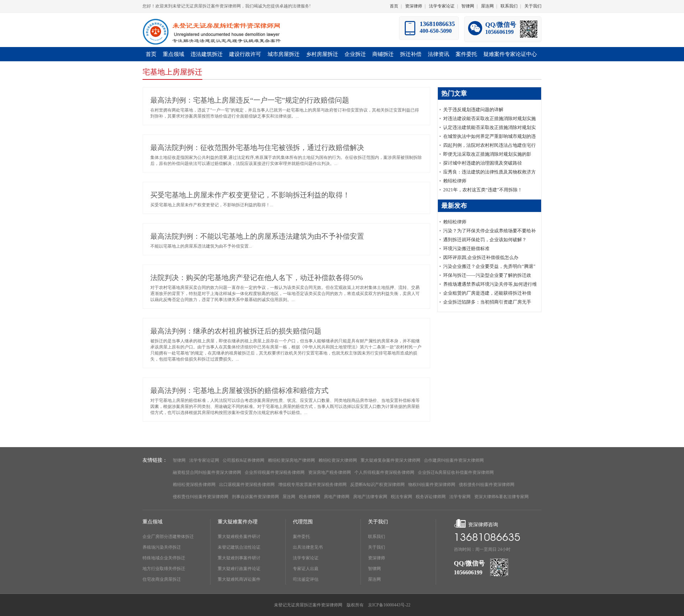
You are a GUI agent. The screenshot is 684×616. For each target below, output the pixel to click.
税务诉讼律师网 (431, 496)
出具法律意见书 (308, 547)
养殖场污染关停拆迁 (161, 547)
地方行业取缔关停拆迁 (163, 568)
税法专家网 (401, 496)
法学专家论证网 (204, 460)
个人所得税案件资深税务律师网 (384, 472)
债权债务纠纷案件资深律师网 (486, 484)
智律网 (467, 6)
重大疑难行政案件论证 (239, 568)
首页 (394, 6)
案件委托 (301, 536)
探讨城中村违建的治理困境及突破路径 (482, 163)
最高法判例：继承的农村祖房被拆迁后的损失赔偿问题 (235, 331)
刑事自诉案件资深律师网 (255, 496)
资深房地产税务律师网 (329, 472)
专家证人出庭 (305, 568)
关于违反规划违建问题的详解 (473, 109)
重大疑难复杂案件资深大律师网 (390, 460)
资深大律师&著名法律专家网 (501, 496)
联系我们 (509, 6)
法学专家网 (460, 496)
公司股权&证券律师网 (243, 460)
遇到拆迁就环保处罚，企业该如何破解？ (485, 239)
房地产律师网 (336, 496)
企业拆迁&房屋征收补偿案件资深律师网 (456, 472)
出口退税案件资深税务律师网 (247, 484)
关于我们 (533, 6)
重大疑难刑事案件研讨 (239, 557)
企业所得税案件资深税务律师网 (275, 472)
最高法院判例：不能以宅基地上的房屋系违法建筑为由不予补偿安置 (257, 236)
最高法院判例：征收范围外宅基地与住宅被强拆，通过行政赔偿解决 (257, 147)
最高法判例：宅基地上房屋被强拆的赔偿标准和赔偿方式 (239, 390)
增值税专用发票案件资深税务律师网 (312, 484)
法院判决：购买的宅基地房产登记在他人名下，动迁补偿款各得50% (256, 277)
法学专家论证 (442, 6)
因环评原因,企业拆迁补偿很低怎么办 (480, 257)
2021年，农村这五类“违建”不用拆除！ (482, 189)
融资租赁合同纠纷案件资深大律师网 (207, 472)
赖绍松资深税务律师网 (194, 484)
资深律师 (413, 6)
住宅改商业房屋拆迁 (161, 579)
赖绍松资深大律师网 (337, 460)
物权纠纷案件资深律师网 (431, 484)
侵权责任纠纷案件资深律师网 (200, 496)
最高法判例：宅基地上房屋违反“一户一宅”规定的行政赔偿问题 (249, 100)
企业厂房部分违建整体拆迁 (168, 536)
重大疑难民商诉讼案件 (239, 579)
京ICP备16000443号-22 (389, 604)
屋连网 (487, 6)
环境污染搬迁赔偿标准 (466, 248)
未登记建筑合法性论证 (239, 547)
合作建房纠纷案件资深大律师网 (454, 460)
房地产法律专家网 (370, 496)
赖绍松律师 (454, 180)
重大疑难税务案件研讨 (239, 536)
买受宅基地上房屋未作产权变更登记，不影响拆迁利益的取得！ (250, 195)
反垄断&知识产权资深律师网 (377, 484)
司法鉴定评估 (305, 579)
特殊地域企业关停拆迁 (163, 557)
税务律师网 (309, 496)
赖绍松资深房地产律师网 (291, 460)
